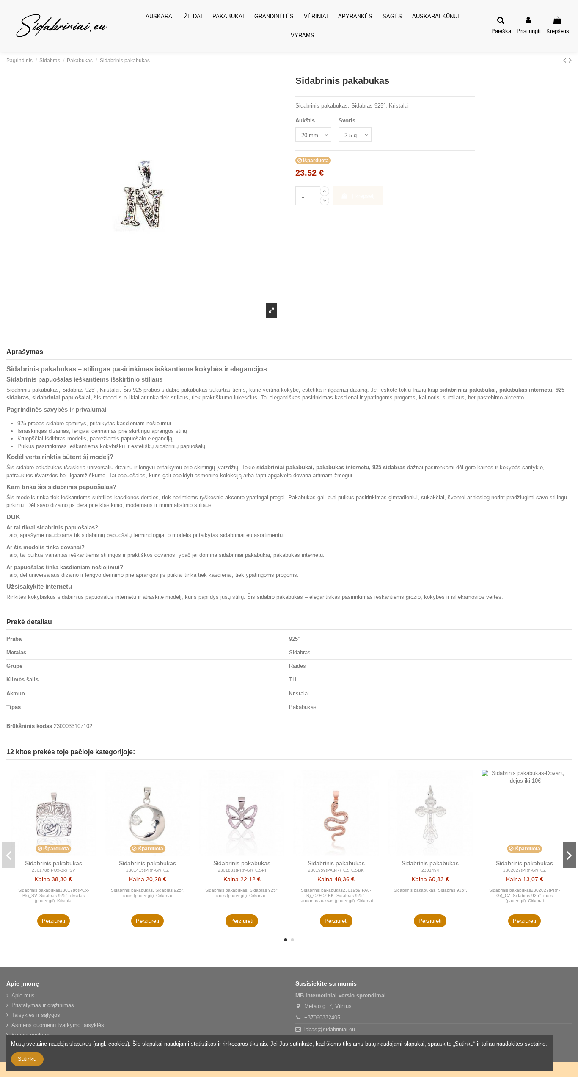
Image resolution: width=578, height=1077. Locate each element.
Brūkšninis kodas (29, 726)
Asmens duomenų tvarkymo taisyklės (57, 1025)
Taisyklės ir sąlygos (35, 1015)
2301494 (430, 870)
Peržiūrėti (53, 921)
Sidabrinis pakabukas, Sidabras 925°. (430, 890)
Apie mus (23, 995)
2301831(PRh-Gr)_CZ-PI (242, 870)
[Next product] (570, 60)
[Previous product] (566, 60)
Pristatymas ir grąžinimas (42, 1005)
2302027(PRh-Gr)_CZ (524, 870)
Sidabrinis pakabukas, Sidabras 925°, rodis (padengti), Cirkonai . (242, 892)
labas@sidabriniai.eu (329, 1029)
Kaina (42, 879)
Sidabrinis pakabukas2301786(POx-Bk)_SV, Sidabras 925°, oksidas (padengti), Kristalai (53, 895)
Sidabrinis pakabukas (53, 863)
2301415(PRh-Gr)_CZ (147, 870)
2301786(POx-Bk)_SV (53, 870)
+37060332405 (322, 1017)
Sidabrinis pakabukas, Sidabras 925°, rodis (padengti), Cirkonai (147, 892)
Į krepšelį (363, 196)
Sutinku (27, 1059)
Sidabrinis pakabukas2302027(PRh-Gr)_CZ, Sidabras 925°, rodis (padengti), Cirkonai (524, 895)
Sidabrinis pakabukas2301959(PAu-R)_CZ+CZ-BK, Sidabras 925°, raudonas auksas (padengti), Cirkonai (336, 895)
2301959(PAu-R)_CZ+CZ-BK (336, 870)
